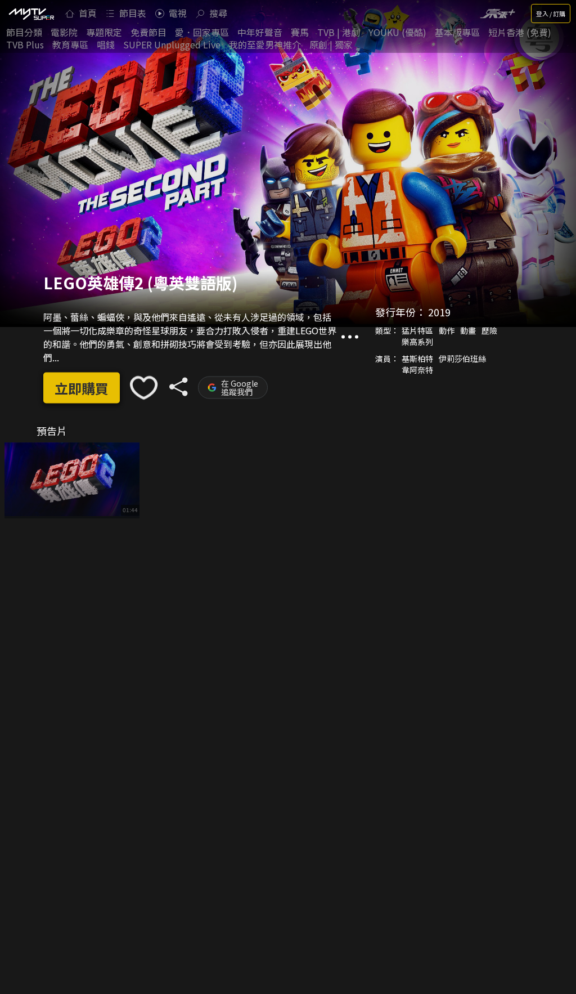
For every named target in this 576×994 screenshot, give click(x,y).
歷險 (489, 330)
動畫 (468, 330)
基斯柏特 (417, 358)
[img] (31, 14)
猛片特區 (417, 330)
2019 (439, 312)
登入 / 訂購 (550, 13)
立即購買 (82, 387)
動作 (446, 330)
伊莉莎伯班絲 (462, 358)
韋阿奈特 (417, 369)
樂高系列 (417, 341)
